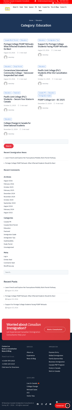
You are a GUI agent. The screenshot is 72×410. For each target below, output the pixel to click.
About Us (15, 7)
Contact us (6, 346)
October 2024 (8, 200)
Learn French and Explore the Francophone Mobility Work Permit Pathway (30, 158)
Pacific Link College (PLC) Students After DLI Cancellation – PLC (52, 73)
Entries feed (8, 260)
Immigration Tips (53, 40)
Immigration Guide (45, 96)
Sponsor (31, 7)
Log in (6, 256)
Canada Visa (46, 7)
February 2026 (9, 184)
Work (26, 7)
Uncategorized (9, 247)
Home (31, 20)
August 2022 (8, 213)
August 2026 (8, 181)
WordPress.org (9, 266)
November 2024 (9, 197)
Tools (39, 7)
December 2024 (9, 193)
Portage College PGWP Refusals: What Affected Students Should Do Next (19, 46)
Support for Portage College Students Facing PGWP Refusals (52, 45)
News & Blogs (55, 7)
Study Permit (18, 66)
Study (21, 7)
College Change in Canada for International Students (17, 124)
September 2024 (10, 203)
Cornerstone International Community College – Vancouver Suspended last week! (18, 73)
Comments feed (9, 263)
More (40, 10)
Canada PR (42, 93)
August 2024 (8, 206)
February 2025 (9, 190)
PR (36, 7)
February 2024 (9, 209)
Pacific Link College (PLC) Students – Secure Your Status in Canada (19, 99)
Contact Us (63, 7)
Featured (17, 93)
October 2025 (8, 187)
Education (24, 40)
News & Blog (6, 351)
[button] (62, 405)
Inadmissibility (9, 241)
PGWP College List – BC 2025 (51, 99)
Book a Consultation (9, 349)
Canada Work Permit (11, 40)
